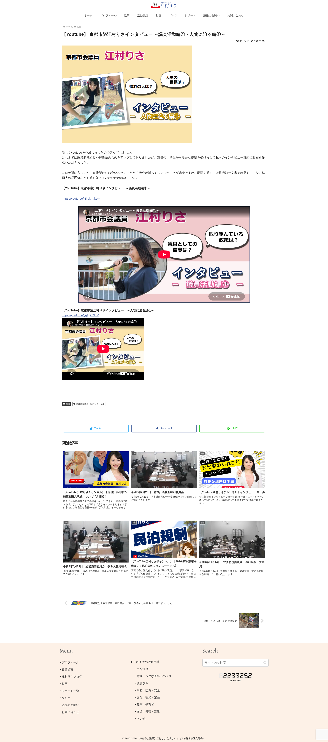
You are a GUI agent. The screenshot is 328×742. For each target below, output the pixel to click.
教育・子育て (145, 704)
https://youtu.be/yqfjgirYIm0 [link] (80, 315)
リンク (66, 698)
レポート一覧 (70, 691)
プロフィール (70, 662)
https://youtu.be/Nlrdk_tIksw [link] (81, 198)
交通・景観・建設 (148, 711)
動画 (68, 404)
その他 (141, 718)
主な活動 (142, 669)
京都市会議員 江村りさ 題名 (90, 404)
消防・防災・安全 (148, 690)
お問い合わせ (70, 712)
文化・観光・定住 (148, 697)
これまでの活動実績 (146, 662)
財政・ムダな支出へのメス (154, 676)
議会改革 (142, 683)
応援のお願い (70, 705)
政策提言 (67, 669)
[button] (265, 663)
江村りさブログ (72, 676)
